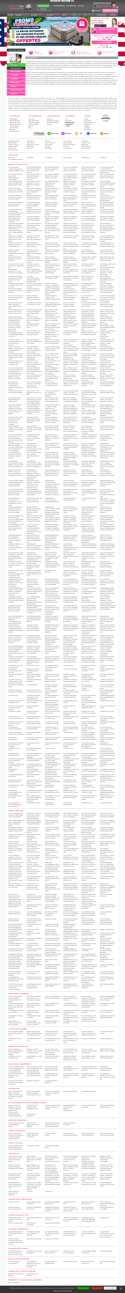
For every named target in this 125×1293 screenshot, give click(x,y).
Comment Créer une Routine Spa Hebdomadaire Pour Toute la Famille (89, 298)
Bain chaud (11, 157)
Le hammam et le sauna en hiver (107, 1032)
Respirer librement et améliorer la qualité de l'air (52, 933)
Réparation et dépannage (34, 1238)
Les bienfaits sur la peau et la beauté (107, 765)
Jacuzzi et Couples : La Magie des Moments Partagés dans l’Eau (69, 871)
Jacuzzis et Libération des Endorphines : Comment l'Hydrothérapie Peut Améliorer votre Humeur (70, 537)
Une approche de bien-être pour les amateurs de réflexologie (34, 755)
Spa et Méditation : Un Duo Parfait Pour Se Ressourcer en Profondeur (70, 285)
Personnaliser (110, 1288)
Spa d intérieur (67, 141)
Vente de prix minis (15, 122)
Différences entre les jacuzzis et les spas (68, 1251)
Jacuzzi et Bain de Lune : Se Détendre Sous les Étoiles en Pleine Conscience (52, 304)
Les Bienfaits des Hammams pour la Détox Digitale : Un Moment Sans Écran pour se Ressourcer (15, 463)
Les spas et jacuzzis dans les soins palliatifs (34, 939)
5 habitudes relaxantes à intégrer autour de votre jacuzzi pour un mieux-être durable (34, 259)
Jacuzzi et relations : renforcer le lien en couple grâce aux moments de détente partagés (89, 830)
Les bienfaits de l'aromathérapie (67, 803)
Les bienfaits (30, 157)
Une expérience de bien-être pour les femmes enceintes (52, 944)
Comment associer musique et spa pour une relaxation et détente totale (15, 168)
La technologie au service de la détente (34, 1202)
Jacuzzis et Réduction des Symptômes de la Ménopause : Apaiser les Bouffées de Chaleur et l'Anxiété (34, 565)
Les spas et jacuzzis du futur (69, 1202)
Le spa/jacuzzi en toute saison (14, 1039)
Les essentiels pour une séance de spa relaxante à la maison (107, 734)
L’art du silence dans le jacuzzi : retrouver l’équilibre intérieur (69, 829)
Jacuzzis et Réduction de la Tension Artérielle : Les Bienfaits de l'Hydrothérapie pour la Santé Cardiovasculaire (15, 619)
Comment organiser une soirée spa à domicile (52, 1022)
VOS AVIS (81, 5)
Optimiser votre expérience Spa (107, 1262)
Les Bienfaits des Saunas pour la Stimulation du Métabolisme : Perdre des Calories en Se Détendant (52, 455)
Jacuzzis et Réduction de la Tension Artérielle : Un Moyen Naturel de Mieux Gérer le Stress (15, 527)
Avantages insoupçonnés (15, 159)
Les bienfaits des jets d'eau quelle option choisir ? (89, 706)
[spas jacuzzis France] (114, 15)
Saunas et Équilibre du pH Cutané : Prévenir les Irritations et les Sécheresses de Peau (52, 446)
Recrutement (88, 129)
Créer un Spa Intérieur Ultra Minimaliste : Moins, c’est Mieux (70, 998)
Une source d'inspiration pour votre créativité (106, 1011)
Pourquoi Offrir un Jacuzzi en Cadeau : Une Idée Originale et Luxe (52, 406)
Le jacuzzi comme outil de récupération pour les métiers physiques (15, 836)
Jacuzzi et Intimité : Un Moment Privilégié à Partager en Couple (69, 304)
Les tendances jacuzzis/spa (89, 1021)
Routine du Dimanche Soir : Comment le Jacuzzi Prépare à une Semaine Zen (52, 319)
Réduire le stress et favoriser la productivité (52, 712)
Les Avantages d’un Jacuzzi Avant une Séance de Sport (89, 878)
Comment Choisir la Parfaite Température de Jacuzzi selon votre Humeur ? (15, 342)
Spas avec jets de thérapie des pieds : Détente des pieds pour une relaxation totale (107, 659)
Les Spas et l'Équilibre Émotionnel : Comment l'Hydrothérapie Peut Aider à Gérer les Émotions (52, 564)
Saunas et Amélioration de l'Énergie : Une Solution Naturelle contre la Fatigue (89, 454)
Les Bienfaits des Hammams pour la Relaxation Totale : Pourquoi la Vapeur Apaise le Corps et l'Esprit (34, 447)
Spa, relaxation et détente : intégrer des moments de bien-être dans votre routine (52, 219)
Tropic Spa (31, 119)
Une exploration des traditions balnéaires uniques (32, 1012)
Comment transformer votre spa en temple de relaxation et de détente (33, 218)
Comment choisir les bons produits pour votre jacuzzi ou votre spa (16, 1082)
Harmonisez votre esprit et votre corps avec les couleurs (15, 723)
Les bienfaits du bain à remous (14, 749)
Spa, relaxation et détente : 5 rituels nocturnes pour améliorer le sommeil (52, 175)
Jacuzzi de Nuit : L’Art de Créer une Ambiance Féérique (15, 411)
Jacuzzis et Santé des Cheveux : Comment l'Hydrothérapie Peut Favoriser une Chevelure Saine (88, 574)
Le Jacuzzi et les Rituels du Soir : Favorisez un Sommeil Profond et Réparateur (52, 393)
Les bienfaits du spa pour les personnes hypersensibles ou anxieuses (34, 837)
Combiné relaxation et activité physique (33, 712)
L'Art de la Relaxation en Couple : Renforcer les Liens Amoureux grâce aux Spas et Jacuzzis (70, 581)
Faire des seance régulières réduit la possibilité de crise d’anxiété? (107, 697)
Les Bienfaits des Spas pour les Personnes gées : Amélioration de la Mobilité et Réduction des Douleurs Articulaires (34, 609)
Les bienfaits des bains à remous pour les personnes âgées (89, 702)
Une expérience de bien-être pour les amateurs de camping (16, 760)
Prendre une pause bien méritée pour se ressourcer (15, 691)
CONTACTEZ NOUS (98, 19)
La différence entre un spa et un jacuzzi (52, 1218)
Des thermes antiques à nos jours (34, 1218)
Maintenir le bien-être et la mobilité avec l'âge (34, 728)
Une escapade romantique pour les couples (15, 1011)
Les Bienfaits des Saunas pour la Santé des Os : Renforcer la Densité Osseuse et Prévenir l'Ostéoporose (51, 538)
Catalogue (87, 127)
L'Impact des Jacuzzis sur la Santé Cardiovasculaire (15, 391)
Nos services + (69, 120)
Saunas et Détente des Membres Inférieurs (69, 499)
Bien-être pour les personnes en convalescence (105, 955)
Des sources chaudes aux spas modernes (88, 1202)
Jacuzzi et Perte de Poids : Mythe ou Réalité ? (107, 877)
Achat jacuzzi (49, 1191)
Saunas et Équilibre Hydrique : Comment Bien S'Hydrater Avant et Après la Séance (15, 428)
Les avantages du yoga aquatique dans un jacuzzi (52, 791)
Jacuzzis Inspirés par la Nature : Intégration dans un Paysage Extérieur (107, 406)
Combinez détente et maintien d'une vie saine (15, 717)
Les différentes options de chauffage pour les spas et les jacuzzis (52, 1208)
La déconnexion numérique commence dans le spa (71, 236)
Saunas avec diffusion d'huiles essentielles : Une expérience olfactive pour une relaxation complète (88, 659)
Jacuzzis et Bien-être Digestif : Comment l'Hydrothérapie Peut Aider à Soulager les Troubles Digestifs (52, 556)
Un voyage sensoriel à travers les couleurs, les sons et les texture (71, 691)
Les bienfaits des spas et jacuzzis (106, 960)
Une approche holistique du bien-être (107, 780)
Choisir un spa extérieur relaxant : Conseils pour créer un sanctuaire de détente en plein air (106, 1176)
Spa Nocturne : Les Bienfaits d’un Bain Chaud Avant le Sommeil (70, 864)
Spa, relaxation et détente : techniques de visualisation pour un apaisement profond (34, 191)
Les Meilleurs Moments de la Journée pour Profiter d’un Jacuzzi (70, 332)
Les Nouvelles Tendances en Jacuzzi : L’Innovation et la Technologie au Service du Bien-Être (15, 1006)
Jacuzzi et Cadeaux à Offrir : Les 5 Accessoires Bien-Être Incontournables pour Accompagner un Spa (16, 1069)
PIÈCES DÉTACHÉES (16, 90)
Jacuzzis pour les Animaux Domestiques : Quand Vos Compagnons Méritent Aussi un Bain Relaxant (34, 400)
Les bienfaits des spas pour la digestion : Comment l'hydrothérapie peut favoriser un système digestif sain (52, 628)
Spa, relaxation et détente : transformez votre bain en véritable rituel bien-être (34, 211)
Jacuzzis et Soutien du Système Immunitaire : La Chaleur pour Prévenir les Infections (52, 437)
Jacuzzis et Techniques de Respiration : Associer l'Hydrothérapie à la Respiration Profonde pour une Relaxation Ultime (89, 447)
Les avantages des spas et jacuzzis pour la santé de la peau (89, 955)
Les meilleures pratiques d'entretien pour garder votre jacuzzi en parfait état (88, 914)
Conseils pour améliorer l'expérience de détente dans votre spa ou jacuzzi (70, 1057)
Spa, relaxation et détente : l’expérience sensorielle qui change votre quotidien (34, 822)
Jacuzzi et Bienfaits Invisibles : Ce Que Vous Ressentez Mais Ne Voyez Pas (15, 858)
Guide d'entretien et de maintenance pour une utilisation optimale (69, 1233)
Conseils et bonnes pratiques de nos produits (70, 1134)
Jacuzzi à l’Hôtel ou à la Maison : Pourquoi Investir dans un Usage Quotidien (89, 411)
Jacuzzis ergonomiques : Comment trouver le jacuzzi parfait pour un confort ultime (15, 1176)
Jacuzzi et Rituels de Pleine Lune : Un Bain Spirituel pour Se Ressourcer (107, 998)
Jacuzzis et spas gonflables (52, 1223)
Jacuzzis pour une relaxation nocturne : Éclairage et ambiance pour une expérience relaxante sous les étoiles (51, 1168)
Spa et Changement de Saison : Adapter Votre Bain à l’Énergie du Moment (34, 271)
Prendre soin (103, 157)
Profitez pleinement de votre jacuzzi (88, 1262)
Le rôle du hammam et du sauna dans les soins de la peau (52, 675)
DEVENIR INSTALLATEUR (110, 12)
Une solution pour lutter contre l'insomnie (33, 972)
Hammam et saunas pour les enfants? (34, 680)
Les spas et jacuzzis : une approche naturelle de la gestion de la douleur (70, 961)
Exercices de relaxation (14, 989)
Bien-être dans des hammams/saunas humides (87, 686)
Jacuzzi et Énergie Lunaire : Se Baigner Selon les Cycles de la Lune (15, 362)
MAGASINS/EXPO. (59, 5)
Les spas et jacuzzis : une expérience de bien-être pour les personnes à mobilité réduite (70, 967)
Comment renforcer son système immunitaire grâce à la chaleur (51, 906)
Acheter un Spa (86, 143)
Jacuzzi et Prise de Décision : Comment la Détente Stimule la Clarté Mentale (89, 871)
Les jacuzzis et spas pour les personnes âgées (52, 985)
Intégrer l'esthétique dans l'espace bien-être (52, 1004)
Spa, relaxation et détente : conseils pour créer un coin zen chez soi (89, 197)
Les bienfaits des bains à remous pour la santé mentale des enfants (14, 966)
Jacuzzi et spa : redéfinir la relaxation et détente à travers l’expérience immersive (34, 176)
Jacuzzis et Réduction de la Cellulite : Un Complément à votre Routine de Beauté (89, 545)
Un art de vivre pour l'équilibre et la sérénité (69, 722)
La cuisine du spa (13, 695)
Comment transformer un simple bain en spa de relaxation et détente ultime (52, 191)
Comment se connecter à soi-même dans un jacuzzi (34, 691)
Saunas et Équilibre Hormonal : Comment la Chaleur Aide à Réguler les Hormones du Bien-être (70, 483)
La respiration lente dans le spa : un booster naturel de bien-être (52, 230)
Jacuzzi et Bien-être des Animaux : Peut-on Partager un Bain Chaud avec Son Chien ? (52, 356)
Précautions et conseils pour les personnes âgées (33, 722)
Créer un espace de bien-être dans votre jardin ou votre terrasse (33, 1005)
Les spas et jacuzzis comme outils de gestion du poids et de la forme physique (89, 966)
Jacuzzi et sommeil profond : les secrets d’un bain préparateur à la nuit (89, 230)
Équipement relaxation (33, 1080)
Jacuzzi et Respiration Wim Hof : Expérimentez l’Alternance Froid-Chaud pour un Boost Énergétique (107, 865)
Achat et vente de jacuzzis (33, 125)
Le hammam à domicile (70, 669)
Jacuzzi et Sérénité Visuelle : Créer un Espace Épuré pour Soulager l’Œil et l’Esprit (34, 312)
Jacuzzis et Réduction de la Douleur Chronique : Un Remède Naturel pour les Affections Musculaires (52, 472)
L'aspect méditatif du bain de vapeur (107, 669)
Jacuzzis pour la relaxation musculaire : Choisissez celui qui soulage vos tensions (70, 1158)
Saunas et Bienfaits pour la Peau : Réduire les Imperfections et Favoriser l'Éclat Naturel (70, 492)
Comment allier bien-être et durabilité (89, 1106)
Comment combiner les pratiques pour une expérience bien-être (33, 697)
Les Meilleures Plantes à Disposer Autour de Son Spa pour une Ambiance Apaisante (88, 319)
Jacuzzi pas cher (68, 148)
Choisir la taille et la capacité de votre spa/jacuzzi (13, 1193)
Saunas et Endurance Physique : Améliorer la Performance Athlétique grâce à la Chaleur (106, 573)
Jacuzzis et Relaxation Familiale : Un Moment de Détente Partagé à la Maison (70, 509)
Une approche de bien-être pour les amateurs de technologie (107, 760)
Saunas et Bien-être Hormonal (50, 571)
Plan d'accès (87, 120)
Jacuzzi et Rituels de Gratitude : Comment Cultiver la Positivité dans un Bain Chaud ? (34, 349)
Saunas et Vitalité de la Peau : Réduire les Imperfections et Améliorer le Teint (70, 555)
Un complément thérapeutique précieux (14, 728)
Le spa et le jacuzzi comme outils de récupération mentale (107, 934)
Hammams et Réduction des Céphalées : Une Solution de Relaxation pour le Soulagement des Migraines (15, 438)
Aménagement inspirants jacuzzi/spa (70, 1022)
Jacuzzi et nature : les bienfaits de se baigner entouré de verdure (88, 225)
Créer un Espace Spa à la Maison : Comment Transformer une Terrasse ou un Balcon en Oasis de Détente (15, 1095)
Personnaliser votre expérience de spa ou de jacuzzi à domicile (14, 1022)
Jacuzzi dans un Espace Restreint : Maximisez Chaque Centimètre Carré (34, 1093)
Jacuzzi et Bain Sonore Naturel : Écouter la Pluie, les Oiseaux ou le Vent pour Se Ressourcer (107, 312)
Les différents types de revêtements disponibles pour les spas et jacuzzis (88, 1219)
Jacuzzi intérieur (86, 148)
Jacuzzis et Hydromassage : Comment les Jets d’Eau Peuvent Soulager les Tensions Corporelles (15, 483)
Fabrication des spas (34, 122)
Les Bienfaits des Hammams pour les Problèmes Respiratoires (51, 499)
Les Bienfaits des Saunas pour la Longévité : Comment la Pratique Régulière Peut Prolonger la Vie (107, 464)
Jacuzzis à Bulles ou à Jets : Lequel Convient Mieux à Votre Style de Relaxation (52, 1124)
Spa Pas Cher (12, 148)
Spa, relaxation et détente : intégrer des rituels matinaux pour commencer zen (52, 183)
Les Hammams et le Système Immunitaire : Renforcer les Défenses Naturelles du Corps (106, 537)
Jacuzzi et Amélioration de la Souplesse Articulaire (52, 277)
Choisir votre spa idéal (106, 1251)
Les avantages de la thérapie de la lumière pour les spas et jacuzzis (15, 978)
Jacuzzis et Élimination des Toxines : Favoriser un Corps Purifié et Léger (34, 499)
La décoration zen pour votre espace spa (14, 1057)
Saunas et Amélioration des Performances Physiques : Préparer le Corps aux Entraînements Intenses (34, 518)
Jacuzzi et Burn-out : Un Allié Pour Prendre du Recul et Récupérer (70, 297)
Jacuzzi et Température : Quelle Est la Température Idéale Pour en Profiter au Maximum (89, 363)
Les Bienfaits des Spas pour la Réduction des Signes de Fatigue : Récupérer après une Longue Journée (107, 546)
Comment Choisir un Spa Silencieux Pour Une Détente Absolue (52, 271)
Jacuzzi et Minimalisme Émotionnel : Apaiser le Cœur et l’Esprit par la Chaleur (33, 858)
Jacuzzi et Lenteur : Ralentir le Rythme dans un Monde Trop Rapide (106, 304)
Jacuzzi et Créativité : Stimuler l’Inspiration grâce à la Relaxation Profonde (89, 332)
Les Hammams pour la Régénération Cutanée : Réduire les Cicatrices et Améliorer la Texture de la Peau (34, 538)
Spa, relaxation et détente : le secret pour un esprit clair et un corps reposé (107, 822)
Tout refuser (97, 1288)
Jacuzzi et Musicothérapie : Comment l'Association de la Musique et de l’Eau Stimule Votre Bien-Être (15, 370)
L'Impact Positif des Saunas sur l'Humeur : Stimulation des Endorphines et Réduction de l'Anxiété (52, 599)
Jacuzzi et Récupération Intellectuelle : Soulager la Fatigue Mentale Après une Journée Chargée (89, 858)
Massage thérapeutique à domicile (70, 701)
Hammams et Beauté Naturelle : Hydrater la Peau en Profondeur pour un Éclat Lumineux (52, 419)
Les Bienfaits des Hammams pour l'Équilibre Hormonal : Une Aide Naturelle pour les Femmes (70, 547)
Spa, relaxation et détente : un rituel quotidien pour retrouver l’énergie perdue (89, 218)
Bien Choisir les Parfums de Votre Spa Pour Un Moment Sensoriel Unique (107, 265)
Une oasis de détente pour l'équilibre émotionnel (34, 717)
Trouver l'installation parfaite (50, 1134)
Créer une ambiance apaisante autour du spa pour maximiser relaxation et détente (89, 205)
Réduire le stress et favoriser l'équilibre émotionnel (52, 955)
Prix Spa (47, 146)
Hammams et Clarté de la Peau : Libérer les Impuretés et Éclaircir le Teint (34, 455)
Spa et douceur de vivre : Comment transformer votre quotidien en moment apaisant (88, 844)
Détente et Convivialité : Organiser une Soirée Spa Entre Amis (15, 290)
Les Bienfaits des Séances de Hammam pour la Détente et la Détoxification (107, 607)
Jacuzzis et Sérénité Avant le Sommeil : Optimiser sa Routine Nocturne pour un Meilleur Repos (107, 455)
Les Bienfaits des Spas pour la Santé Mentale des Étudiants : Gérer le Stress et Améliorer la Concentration (15, 582)
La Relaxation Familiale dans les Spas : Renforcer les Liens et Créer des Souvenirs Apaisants (16, 599)
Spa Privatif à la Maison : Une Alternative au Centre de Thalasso (70, 265)
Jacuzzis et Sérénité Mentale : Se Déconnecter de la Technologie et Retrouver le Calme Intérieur (34, 510)
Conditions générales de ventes (52, 123)
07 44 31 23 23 (102, 6)
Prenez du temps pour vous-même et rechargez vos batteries (107, 718)
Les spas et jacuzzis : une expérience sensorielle (15, 780)
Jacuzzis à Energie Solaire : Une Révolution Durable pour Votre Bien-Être (107, 383)
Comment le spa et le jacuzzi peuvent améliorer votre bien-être (107, 728)
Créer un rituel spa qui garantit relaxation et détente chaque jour (88, 211)
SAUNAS (13, 86)
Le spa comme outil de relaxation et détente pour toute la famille (52, 822)
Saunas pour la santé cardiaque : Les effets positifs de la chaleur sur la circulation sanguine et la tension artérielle (52, 897)
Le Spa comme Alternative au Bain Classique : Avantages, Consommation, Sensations (107, 334)
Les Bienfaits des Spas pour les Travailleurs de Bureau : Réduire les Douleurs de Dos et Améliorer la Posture (89, 581)
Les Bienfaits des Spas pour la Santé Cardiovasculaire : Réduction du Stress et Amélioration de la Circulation (15, 591)
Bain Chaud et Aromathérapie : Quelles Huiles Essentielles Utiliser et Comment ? (107, 326)
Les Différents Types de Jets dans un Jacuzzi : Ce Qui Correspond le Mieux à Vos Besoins (89, 370)
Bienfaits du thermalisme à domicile (15, 1274)
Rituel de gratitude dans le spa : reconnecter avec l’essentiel (107, 230)
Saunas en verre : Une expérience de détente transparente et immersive (15, 1166)
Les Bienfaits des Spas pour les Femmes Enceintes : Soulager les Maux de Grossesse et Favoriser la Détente (89, 556)
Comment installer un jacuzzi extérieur (14, 1262)
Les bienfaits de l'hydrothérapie (12, 738)
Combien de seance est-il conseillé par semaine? (70, 696)
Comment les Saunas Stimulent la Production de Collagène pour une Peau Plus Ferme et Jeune (70, 590)
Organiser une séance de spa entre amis (52, 1016)
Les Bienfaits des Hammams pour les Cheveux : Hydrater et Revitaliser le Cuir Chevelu (89, 472)
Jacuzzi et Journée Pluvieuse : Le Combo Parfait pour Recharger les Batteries (34, 865)
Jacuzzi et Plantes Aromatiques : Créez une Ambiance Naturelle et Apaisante (52, 377)
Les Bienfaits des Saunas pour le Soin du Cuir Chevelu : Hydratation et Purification (33, 437)
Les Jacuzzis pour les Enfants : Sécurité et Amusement (32, 1135)
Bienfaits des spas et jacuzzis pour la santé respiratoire (106, 950)
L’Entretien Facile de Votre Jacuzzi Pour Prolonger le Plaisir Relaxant (89, 850)
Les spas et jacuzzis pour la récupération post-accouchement (15, 934)
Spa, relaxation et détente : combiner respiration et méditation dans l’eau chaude (89, 176)
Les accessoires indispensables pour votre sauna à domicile (70, 1068)
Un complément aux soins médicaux (70, 939)
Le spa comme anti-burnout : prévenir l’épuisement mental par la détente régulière (15, 844)
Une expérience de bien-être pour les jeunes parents (34, 759)
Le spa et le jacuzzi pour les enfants (52, 743)
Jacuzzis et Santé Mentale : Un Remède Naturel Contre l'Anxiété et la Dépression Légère (89, 492)
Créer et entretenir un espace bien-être (51, 1262)
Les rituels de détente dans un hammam (89, 680)
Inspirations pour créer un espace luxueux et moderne (107, 1050)
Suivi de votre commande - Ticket (70, 124)
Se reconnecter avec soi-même (33, 743)
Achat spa (66, 146)
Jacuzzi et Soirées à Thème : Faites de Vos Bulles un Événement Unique (34, 376)
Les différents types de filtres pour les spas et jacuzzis (88, 1075)
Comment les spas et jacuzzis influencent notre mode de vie (34, 771)
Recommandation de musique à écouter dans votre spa (70, 786)
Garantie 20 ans (86, 146)
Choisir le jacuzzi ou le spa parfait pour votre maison (89, 1183)
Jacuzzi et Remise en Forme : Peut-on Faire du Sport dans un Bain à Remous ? (89, 865)
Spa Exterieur (30, 141)
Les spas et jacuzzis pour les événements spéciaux (107, 1016)
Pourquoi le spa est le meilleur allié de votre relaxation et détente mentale (32, 830)
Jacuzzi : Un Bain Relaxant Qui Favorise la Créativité (52, 997)
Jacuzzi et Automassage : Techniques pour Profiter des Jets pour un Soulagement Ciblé (70, 356)
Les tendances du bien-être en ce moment (107, 1004)
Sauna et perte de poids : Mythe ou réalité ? (15, 905)
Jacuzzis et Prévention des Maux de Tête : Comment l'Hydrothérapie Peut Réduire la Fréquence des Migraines (15, 556)
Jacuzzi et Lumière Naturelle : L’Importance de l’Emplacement (89, 1050)
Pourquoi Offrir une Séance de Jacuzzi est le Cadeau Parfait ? (71, 325)
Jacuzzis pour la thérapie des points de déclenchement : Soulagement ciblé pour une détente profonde (89, 1159)
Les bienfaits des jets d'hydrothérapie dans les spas (70, 686)
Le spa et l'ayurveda (50, 919)
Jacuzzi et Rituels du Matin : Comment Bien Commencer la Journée (107, 871)
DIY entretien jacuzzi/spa (70, 1091)
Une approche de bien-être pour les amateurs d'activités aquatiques (52, 760)
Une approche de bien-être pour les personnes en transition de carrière (52, 771)
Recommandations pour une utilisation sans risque (107, 1134)
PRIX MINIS (13, 79)
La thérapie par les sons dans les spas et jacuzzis (69, 780)
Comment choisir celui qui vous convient (70, 1183)
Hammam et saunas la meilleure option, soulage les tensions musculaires (15, 681)
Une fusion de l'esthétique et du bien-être (34, 1208)
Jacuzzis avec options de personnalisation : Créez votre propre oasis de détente (15, 1158)
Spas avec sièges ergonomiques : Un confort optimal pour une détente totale (34, 1158)
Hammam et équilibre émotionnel (106, 895)
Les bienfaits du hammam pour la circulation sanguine (34, 906)
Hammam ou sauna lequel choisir (15, 685)
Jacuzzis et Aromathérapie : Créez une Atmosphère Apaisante (52, 1093)
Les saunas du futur (13, 1202)
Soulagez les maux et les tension (33, 933)
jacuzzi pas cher (95, 98)
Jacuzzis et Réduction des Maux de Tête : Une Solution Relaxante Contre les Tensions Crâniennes (16, 492)
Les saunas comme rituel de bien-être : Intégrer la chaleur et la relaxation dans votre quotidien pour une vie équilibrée (34, 649)
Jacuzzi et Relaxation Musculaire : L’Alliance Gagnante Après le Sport (107, 285)
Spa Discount (30, 146)
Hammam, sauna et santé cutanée (15, 675)
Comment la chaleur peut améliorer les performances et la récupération (34, 913)
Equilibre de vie (86, 157)
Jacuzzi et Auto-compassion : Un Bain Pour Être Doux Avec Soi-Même (71, 857)
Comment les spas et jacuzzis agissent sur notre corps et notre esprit (52, 950)
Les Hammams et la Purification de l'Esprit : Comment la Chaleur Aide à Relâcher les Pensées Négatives (70, 456)
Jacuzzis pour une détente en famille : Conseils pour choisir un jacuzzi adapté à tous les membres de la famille (89, 1177)
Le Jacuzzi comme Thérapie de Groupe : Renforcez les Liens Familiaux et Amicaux (33, 886)
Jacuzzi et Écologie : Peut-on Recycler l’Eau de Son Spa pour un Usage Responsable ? (107, 342)
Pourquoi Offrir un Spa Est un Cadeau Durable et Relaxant (89, 258)
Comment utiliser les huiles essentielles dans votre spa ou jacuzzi (70, 1075)
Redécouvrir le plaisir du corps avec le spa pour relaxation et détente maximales (70, 183)
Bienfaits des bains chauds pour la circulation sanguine (89, 781)
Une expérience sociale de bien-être (34, 733)
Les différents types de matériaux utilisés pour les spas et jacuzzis (70, 1208)
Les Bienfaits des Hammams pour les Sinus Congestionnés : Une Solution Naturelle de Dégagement (107, 447)
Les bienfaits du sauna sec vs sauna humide (15, 666)
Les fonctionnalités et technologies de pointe (88, 1208)
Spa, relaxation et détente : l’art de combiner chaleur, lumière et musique (70, 190)
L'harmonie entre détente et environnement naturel (52, 1011)
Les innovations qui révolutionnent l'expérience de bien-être (107, 1203)
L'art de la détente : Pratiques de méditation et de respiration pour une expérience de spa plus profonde (34, 660)
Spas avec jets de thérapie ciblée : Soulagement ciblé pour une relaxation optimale (70, 1167)
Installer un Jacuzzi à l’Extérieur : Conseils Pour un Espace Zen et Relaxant (52, 285)
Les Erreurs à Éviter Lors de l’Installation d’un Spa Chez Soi (16, 265)
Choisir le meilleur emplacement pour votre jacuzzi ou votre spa (34, 1022)
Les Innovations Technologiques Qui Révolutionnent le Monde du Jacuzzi (107, 279)
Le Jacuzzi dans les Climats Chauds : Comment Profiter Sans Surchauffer (70, 392)
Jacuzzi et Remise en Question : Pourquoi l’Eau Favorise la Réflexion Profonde (15, 349)
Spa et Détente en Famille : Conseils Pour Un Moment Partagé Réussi (70, 278)
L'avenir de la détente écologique (106, 912)
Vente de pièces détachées (14, 128)
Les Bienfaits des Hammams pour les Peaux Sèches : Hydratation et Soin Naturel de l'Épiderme (34, 546)
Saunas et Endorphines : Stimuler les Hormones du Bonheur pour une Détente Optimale (52, 463)
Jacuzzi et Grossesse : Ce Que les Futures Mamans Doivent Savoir (70, 878)
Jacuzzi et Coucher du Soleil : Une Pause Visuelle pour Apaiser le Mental (107, 290)
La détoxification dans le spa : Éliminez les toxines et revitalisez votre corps (70, 934)
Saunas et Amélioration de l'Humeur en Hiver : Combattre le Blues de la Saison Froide (15, 546)
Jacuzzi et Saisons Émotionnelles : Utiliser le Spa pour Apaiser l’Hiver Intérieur (70, 1034)
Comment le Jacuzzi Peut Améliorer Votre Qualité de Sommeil (34, 285)
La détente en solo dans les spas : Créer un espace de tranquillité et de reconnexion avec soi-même (52, 649)
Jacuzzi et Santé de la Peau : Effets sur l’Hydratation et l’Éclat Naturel (71, 383)
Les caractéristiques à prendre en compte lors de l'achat (107, 1184)
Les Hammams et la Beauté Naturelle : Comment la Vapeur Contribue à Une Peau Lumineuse (88, 429)
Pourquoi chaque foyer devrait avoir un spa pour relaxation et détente (15, 197)
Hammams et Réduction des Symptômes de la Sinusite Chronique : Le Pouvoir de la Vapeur (15, 509)
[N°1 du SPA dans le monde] (20, 6)
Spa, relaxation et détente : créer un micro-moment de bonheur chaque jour (71, 815)
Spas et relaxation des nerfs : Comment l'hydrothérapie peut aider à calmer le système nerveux (89, 619)
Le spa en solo (85, 690)
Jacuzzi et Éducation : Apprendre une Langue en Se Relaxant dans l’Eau (107, 348)
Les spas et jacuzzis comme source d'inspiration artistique (71, 1012)
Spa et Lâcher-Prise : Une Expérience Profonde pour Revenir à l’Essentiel (107, 258)
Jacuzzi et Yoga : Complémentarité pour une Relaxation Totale (51, 383)
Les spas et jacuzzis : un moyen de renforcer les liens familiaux (52, 781)
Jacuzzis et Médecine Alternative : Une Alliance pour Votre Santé (15, 885)
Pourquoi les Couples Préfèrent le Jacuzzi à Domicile (88, 383)
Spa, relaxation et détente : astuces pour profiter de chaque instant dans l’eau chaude (107, 205)
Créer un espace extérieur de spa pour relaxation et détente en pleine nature (107, 175)
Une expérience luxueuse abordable (88, 1011)
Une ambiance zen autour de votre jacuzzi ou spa (89, 1057)
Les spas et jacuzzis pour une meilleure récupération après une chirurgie (15, 955)
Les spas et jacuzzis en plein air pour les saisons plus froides (71, 1040)
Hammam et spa (68, 665)
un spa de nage (24, 110)
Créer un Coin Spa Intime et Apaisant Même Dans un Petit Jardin (71, 271)
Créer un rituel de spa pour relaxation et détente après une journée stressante (15, 815)
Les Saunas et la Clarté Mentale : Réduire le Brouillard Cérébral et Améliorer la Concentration (71, 564)
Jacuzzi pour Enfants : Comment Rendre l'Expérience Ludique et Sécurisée (51, 412)
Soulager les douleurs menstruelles (87, 949)
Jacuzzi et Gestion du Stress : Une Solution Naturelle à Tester (88, 278)
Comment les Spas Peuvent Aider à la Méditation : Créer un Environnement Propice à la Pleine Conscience (107, 600)
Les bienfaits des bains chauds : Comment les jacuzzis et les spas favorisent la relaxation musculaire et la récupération (106, 650)
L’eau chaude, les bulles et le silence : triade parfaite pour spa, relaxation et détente (16, 823)
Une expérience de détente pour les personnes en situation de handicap (52, 966)
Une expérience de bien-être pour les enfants (34, 965)
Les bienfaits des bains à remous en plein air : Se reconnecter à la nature (51, 707)
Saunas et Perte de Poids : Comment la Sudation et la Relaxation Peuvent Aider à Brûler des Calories (34, 590)
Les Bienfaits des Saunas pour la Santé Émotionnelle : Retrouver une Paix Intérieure (107, 483)
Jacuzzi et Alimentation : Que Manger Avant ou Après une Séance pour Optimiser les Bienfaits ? (89, 312)
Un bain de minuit (68, 748)
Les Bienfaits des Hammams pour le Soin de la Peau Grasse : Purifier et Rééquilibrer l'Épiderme (52, 518)
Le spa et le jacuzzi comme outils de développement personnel (15, 940)
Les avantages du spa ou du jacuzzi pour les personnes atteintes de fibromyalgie (88, 979)
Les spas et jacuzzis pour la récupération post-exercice (34, 977)
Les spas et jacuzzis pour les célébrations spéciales (52, 738)
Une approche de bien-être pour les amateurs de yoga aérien (107, 755)
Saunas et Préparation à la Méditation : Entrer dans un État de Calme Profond (89, 436)
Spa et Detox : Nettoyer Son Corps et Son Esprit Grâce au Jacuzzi (16, 285)
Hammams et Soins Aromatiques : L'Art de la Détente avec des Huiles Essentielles (33, 419)
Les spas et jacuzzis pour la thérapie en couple (89, 791)
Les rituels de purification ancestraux (88, 666)
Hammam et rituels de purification (88, 669)
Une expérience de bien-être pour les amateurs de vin (16, 949)
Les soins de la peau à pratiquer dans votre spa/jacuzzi (87, 985)
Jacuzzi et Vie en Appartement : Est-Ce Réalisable (33, 1124)
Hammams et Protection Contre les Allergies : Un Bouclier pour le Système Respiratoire (70, 419)
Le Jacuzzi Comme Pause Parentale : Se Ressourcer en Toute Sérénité (89, 271)
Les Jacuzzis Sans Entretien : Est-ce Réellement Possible (16, 1124)
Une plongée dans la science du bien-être (14, 754)
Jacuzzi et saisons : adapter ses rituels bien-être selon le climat (15, 1033)
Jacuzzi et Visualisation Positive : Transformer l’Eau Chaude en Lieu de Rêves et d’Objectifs (70, 319)
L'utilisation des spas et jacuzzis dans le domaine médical (70, 945)
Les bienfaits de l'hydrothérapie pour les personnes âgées (15, 792)
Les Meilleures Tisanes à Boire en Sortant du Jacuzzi (33, 325)
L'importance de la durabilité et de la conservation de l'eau (32, 1106)
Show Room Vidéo (33, 120)
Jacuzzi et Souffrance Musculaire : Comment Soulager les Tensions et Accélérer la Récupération (15, 872)
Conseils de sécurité (13, 1138)
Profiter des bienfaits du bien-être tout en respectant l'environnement (69, 1107)
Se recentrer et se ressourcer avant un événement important (16, 707)
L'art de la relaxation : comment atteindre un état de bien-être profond (107, 749)
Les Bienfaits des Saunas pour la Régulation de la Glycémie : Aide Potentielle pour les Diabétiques (52, 581)
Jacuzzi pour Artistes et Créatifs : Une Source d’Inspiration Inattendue (106, 399)
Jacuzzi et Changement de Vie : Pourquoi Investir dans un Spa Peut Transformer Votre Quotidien (107, 298)
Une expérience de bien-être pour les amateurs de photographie (52, 765)
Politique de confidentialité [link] (62, 1291)
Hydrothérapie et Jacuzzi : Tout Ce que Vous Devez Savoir (89, 406)
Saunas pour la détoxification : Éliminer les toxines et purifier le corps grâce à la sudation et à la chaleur (34, 897)
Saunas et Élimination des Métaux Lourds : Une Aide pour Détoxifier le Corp (107, 427)
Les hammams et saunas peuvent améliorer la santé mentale (107, 906)
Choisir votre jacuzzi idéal (15, 1254)
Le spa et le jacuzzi (50, 748)
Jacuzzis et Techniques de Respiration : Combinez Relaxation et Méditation (70, 411)
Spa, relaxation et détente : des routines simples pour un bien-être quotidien (89, 822)
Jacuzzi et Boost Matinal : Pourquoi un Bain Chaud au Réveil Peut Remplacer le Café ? (15, 356)
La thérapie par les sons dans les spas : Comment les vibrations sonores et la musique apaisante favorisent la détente (34, 639)
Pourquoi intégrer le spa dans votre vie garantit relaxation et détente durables (33, 205)
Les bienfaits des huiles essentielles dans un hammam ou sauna (88, 675)
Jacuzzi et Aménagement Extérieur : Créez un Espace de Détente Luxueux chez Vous (71, 363)
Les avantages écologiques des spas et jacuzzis (107, 1106)
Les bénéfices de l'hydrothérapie (49, 803)
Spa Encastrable (12, 146)
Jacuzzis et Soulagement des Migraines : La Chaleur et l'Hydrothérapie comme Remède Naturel (89, 608)
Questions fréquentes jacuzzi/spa (69, 1123)
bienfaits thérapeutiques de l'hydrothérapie (34, 786)
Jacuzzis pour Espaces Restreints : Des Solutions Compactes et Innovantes (70, 399)
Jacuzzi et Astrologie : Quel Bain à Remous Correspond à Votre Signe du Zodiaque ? (52, 363)
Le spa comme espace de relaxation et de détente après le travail (70, 218)
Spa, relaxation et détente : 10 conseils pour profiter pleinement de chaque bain (107, 218)
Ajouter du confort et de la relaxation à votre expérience (15, 1075)
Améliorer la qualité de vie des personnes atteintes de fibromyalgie (34, 955)
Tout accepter (83, 1288)
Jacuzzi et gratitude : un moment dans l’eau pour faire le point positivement (107, 244)
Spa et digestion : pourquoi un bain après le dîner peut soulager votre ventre (107, 836)
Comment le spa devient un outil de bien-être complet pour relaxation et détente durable (107, 169)
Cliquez (96, 26)
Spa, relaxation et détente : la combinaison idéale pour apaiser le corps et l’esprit (15, 829)
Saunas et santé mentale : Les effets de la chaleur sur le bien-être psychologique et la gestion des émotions (70, 886)
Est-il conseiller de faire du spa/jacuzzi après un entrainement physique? (52, 702)
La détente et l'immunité (107, 711)
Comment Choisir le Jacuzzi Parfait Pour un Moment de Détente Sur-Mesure (70, 291)
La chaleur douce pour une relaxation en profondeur (107, 680)
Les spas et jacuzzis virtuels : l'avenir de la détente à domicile (52, 1106)
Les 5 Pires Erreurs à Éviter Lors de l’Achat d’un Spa (34, 303)
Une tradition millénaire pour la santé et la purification (51, 913)
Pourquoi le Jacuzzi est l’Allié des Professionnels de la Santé (52, 878)
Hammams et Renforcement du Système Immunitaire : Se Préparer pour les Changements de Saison (107, 501)
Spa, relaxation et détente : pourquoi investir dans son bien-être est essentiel (70, 211)
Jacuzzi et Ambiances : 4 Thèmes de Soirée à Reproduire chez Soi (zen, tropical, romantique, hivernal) (52, 334)
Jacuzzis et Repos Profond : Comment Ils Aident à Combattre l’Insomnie (34, 878)
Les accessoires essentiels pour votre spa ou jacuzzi (34, 1074)
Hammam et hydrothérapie (49, 669)
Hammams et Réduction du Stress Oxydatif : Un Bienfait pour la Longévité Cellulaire (70, 437)
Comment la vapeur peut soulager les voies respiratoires (89, 906)
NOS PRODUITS (16, 68)
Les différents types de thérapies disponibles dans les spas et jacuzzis (107, 792)
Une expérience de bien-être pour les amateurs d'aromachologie (52, 755)
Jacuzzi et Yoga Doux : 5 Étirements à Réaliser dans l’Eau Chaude (34, 341)
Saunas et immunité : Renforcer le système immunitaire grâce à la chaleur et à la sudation (33, 627)
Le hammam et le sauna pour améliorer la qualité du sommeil (33, 675)
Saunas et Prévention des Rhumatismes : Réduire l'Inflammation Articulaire (52, 427)
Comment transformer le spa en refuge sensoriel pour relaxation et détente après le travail (70, 176)
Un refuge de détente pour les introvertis (15, 775)
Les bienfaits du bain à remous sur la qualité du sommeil (51, 728)
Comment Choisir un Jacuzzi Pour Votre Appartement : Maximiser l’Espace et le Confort (107, 363)
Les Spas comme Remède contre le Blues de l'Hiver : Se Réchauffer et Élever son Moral (34, 573)
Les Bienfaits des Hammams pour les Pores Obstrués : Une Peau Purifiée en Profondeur (89, 419)
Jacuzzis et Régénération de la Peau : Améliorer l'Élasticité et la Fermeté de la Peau (52, 546)
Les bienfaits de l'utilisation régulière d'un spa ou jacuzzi (52, 978)
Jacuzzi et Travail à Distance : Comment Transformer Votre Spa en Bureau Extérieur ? (34, 363)
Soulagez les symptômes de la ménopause (15, 930)
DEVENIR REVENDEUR (110, 10)
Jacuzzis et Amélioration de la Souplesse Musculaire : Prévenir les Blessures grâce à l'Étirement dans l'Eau (107, 527)
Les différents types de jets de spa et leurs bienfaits (70, 796)
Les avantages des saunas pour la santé (15, 796)
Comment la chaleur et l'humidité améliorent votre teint (51, 686)
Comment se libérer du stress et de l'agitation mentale (51, 691)
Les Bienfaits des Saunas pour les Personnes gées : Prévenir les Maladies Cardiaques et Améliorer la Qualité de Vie (107, 519)
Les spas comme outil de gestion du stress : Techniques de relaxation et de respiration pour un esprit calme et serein (89, 649)
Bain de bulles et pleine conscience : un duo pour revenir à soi (15, 258)
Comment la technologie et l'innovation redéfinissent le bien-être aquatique (71, 913)
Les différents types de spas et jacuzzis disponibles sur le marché (70, 1219)
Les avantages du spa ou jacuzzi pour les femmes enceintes (107, 978)
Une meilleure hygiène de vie (107, 985)
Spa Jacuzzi (30, 148)
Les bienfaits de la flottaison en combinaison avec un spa (34, 792)
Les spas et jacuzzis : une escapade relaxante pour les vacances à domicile (107, 776)
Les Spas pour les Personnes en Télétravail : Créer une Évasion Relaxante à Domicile (107, 564)
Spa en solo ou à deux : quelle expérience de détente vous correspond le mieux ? (34, 252)
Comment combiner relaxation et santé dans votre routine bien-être (88, 920)
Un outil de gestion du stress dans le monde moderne (33, 945)
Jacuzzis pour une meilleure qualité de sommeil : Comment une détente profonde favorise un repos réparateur (70, 897)
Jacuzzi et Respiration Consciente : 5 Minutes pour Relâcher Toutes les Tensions (106, 319)
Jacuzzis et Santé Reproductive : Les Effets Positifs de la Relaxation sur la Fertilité (107, 581)
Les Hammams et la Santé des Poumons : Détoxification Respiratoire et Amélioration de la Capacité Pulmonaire (15, 574)
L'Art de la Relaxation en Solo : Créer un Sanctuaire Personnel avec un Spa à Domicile (70, 608)
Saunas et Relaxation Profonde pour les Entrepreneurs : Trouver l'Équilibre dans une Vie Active (15, 501)
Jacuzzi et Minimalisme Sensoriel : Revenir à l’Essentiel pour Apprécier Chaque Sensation (52, 312)
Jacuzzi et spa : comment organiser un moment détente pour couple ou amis (34, 183)
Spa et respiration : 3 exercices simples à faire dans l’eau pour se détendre (89, 251)
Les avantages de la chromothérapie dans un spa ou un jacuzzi (15, 804)
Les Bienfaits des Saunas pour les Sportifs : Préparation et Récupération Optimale (88, 564)
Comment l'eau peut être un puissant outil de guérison (70, 920)
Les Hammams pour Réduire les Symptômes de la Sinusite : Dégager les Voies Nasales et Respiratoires (89, 538)
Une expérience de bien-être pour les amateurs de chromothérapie (89, 755)
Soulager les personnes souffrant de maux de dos (70, 949)
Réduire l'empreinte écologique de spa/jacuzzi (15, 1115)
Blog (29, 127)
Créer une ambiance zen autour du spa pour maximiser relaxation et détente (15, 999)
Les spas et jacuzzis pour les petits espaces (34, 1251)
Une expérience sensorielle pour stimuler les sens (89, 765)
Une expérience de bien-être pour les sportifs (71, 717)
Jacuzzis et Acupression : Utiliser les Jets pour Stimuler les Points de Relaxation (107, 412)
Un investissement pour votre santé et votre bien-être (89, 973)
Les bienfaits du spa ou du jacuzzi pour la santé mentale (70, 978)
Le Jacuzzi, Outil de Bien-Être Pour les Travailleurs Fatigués (15, 850)
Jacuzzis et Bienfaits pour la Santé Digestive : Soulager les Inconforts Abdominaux (107, 437)
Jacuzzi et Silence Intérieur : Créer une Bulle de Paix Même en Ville (89, 290)
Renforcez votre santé (106, 924)
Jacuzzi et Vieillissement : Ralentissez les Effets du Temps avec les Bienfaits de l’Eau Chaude (34, 370)
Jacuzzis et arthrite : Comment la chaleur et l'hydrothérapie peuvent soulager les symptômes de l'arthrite (15, 628)
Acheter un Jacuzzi (13, 144)
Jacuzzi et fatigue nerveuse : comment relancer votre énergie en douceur (52, 836)
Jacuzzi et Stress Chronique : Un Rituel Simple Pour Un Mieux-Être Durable (106, 272)
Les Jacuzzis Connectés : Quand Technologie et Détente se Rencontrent (51, 1068)
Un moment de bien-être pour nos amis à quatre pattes (107, 686)
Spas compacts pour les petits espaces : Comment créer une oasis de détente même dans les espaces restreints (52, 1177)
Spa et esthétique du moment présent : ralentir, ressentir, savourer (34, 244)
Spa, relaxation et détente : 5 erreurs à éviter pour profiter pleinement (15, 204)
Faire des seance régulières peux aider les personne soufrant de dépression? (15, 925)
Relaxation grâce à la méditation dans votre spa (70, 791)
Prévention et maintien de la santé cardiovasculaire (52, 939)
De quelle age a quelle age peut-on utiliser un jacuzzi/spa (89, 697)
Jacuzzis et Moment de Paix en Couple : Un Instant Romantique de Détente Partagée (71, 446)
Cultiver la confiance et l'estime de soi (33, 775)
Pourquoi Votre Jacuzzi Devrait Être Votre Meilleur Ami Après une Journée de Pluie (89, 393)
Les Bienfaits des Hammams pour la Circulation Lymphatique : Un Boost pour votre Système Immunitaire (52, 484)
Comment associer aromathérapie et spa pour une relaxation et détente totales (107, 183)
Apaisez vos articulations (107, 929)
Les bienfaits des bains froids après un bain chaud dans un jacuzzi (52, 776)
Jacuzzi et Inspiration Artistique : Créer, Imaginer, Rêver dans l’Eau (52, 297)
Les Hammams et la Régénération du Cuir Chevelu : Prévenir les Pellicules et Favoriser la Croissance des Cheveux (88, 528)
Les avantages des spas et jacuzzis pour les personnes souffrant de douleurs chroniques (34, 798)
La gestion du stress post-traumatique (107, 965)
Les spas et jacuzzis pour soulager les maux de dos (52, 925)
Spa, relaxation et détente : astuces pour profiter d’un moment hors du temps (107, 211)
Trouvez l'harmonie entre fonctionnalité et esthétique (52, 1183)
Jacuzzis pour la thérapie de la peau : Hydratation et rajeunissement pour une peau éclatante (52, 659)
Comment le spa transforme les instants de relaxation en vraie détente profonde (52, 212)
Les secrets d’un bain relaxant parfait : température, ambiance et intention (15, 252)
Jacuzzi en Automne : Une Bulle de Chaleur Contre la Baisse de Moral (52, 265)
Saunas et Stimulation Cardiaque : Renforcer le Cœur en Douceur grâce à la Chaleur (70, 472)
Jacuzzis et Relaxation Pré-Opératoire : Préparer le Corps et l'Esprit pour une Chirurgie (107, 555)
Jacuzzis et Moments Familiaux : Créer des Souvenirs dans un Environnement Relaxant (70, 428)
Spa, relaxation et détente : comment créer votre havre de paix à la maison (34, 998)
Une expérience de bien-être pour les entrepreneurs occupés (107, 945)
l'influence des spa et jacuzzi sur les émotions (15, 1208)
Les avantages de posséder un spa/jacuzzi (89, 1251)
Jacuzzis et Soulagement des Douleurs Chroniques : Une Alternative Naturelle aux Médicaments (70, 599)
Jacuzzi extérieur (13, 103)
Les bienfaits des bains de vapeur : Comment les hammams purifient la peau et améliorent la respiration (15, 639)
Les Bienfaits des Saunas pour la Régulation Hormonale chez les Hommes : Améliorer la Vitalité (15, 538)
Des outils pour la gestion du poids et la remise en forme (89, 940)
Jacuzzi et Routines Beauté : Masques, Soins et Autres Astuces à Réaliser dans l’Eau (89, 326)
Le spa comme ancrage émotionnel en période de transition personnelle (107, 829)
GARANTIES (14, 75)
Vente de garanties (15, 120)
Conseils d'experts (68, 732)
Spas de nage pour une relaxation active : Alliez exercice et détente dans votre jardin (33, 1167)
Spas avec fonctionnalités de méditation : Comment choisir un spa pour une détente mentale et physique (70, 1177)
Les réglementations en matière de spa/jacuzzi (88, 1134)
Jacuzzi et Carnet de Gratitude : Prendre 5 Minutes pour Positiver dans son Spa (14, 326)
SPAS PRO (13, 93)
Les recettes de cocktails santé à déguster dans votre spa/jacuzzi (71, 985)
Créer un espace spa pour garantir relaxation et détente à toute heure (52, 197)
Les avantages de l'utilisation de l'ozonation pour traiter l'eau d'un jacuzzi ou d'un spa (107, 1234)
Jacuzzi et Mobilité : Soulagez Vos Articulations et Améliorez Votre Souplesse (107, 370)
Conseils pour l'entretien (51, 1238)
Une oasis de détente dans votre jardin (34, 1016)
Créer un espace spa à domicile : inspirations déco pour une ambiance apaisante (15, 1051)
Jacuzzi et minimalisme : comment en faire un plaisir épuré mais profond (34, 237)
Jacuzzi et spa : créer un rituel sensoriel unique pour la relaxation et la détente (107, 815)
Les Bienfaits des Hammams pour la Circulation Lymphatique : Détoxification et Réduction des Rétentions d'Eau (34, 556)
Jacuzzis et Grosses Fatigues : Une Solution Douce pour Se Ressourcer (70, 406)
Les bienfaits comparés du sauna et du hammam (70, 680)
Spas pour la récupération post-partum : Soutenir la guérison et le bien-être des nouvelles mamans (70, 627)
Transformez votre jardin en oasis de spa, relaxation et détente (52, 829)
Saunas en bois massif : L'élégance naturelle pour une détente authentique (89, 1166)
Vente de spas (13, 119)
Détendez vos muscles (14, 711)
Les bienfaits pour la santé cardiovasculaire (89, 944)
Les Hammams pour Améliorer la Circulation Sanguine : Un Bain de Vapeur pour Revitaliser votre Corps (70, 519)
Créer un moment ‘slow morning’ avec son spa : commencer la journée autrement (70, 837)
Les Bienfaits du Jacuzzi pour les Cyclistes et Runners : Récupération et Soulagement (89, 400)
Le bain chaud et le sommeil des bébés (13, 919)
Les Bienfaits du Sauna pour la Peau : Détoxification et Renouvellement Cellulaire (89, 599)
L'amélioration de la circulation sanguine (50, 930)
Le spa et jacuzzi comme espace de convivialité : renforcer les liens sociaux (15, 961)
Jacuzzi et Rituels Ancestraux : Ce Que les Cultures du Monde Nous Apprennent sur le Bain (88, 999)
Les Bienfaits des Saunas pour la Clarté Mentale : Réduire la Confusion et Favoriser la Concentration (52, 492)
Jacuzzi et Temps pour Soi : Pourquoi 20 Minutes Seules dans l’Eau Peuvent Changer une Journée (16, 865)
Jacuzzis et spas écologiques (31, 1115)
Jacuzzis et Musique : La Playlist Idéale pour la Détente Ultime (15, 399)
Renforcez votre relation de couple (107, 706)
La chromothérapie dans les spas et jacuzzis (70, 775)
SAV (66, 119)
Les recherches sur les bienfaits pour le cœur (14, 912)
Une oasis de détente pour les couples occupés (52, 696)
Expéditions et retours (53, 120)
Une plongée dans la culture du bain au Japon (70, 1004)
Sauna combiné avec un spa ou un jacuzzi (51, 1251)
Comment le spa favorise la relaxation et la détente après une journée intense (16, 225)
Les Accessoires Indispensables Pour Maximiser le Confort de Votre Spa (106, 851)
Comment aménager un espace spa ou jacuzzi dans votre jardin (70, 1017)
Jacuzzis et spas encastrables (31, 1223)
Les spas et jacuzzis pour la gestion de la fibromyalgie (70, 930)
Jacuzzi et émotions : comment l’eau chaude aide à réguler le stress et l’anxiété (70, 844)
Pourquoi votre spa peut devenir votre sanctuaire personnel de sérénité (70, 251)
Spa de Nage (48, 148)
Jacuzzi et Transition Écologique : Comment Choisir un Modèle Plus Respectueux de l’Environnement (14, 1108)
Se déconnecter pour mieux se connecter (34, 1057)
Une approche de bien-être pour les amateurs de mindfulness (70, 755)
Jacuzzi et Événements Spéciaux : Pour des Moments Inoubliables (14, 376)
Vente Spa (47, 141)
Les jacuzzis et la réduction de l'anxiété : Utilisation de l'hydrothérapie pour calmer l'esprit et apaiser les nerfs (107, 628)
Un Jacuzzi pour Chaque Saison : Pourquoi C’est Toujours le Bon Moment (52, 399)
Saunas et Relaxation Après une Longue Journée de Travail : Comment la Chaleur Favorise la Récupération (89, 510)
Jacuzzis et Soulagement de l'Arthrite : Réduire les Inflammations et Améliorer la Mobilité (89, 463)
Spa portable (48, 144)
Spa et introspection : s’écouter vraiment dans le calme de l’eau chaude (107, 225)
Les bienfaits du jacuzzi (106, 803)
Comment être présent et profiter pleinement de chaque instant (107, 691)
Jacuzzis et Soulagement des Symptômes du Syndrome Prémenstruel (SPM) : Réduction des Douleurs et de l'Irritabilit (52, 591)
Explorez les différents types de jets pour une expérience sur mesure (89, 723)
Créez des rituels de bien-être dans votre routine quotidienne (70, 712)
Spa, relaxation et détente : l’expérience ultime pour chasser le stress (34, 225)
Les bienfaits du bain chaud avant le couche (16, 786)
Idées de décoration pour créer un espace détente (106, 1057)
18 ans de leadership (13, 1282)
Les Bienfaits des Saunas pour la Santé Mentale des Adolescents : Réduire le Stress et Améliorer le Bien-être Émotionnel (107, 591)
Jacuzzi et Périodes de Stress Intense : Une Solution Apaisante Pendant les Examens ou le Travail (52, 887)
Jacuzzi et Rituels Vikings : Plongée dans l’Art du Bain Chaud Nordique (89, 348)
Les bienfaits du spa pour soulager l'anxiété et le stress (107, 797)
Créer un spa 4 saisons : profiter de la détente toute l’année (34, 230)
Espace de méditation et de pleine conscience (70, 972)
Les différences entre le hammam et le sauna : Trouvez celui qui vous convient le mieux (69, 907)
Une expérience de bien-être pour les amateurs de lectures (71, 771)
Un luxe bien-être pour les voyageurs (34, 925)
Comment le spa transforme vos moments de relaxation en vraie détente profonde (107, 198)
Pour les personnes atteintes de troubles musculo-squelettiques (106, 920)
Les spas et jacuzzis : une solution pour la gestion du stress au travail (34, 781)
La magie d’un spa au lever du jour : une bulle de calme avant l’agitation (89, 244)
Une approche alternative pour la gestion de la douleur (70, 955)
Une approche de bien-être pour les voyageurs (34, 949)
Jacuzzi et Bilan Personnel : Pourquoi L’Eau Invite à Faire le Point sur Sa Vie (16, 311)
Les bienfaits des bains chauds (69, 706)
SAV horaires (104, 45)
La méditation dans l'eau (107, 700)
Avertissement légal (13, 141)
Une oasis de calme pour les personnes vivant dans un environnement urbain (34, 961)
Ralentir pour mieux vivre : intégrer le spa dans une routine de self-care (15, 244)
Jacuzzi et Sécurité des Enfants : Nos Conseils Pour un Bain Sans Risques (16, 1135)
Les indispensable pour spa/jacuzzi (51, 1081)
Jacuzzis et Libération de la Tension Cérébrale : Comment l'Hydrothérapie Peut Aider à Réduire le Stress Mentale (15, 519)
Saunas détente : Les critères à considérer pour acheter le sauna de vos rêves (15, 1185)
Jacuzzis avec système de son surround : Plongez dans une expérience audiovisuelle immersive (70, 659)
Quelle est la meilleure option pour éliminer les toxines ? (70, 675)
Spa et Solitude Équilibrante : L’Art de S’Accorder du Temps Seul (15, 271)
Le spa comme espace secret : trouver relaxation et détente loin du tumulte (15, 190)
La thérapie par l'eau (87, 924)
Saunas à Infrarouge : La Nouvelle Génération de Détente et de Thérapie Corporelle (51, 618)
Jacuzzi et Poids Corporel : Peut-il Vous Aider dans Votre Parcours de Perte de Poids (70, 370)
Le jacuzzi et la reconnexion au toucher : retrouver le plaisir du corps (52, 251)
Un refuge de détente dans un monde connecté (15, 944)
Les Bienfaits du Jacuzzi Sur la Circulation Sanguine (88, 285)
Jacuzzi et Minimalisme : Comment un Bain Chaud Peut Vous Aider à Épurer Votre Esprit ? (107, 356)
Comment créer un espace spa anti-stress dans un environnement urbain (70, 230)
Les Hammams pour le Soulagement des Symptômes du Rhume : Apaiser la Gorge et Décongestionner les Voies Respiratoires (34, 529)
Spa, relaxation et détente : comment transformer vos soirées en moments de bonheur (107, 191)
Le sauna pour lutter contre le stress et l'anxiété (52, 680)
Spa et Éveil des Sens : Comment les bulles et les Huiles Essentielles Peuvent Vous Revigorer (34, 492)
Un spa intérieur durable (70, 1261)
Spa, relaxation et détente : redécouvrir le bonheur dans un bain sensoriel (70, 168)
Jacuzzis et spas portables (15, 1223)
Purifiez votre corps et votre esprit (33, 930)
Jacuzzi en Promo (50, 143)
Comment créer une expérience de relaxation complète (88, 728)
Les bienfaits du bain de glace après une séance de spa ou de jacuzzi (89, 744)
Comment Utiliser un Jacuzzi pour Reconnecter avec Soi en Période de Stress (34, 319)
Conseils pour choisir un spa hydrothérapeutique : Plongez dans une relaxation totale (34, 1176)
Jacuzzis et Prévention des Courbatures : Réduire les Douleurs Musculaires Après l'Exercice (89, 483)
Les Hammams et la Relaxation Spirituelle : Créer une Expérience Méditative (106, 509)
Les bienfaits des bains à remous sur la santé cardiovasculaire (69, 925)
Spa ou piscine (67, 157)
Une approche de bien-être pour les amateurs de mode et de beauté (34, 765)
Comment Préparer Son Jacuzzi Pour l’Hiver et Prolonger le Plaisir (52, 1033)
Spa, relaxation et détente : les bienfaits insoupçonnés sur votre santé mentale (52, 815)
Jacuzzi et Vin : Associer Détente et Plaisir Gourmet (107, 391)
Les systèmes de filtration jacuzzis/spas (107, 1208)
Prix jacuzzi (85, 141)
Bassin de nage (12, 143)
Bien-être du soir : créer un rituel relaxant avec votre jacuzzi (52, 237)
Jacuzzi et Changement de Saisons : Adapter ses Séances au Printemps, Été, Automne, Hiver (52, 326)
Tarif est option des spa (33, 1145)
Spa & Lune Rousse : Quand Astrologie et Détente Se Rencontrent (33, 297)
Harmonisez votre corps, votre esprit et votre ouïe (52, 722)
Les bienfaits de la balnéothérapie (50, 786)
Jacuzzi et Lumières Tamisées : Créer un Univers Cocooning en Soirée (34, 1050)
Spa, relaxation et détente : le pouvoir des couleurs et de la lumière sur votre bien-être (34, 169)
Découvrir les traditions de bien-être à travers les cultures (107, 739)
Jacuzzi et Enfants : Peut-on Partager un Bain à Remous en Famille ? (34, 332)
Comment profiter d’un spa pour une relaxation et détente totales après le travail (70, 198)
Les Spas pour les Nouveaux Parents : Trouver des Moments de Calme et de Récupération (71, 573)
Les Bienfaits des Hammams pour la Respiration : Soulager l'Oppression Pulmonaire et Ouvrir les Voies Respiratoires (34, 474)
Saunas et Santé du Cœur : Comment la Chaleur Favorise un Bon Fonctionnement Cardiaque (15, 420)
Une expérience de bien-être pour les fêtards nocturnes (107, 770)
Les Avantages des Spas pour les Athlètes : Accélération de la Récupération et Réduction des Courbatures (34, 600)
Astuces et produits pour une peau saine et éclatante (16, 733)
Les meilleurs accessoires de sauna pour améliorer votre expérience (89, 1068)
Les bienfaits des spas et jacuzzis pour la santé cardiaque (14, 973)
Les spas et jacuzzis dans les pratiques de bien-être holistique (89, 776)
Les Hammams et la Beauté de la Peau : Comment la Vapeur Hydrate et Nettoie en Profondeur (32, 582)
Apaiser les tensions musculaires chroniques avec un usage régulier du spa (15, 231)
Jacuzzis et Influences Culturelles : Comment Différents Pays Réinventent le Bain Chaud (70, 377)
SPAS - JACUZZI (15, 71)
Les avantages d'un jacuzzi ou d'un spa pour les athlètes (89, 797)
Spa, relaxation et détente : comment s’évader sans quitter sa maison (70, 204)
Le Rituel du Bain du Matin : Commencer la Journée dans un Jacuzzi (89, 304)
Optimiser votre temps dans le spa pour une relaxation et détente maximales (14, 219)
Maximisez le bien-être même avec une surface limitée (15, 1219)
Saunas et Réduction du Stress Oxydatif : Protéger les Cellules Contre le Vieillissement (70, 527)
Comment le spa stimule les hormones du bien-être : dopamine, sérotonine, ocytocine (107, 238)
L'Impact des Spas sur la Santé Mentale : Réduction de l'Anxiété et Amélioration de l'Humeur (71, 618)
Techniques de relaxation (33, 803)
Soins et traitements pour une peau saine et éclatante (89, 738)
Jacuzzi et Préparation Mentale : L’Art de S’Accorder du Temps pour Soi (15, 879)
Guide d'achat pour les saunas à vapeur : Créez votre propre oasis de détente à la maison (106, 1167)
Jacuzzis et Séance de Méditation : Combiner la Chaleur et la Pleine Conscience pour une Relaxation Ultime (34, 484)
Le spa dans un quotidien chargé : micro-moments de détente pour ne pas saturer (15, 238)
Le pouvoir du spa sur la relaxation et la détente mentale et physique (51, 204)
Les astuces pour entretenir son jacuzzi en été (52, 1039)
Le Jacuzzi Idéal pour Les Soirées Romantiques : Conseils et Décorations (33, 406)
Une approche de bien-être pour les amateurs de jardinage (89, 760)
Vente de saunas (14, 126)
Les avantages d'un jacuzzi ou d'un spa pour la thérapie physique (52, 797)
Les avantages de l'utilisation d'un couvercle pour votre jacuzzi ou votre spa (107, 1076)
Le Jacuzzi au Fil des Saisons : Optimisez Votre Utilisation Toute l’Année (89, 1033)
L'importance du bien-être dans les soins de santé (70, 738)
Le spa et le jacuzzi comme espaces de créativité (89, 933)
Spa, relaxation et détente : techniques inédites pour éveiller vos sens (52, 168)
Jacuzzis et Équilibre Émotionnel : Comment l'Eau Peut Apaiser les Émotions (15, 455)
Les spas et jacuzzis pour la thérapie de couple (15, 701)
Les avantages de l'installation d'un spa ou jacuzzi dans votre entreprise (33, 1264)
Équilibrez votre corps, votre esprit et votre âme (88, 712)
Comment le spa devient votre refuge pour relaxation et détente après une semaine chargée (15, 212)
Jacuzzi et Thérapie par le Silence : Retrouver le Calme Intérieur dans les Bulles (15, 305)
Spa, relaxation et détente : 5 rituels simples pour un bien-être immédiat (52, 225)
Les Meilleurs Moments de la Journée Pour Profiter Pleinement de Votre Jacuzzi (15, 279)
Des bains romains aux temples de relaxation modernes (33, 670)
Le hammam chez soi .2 (33, 665)
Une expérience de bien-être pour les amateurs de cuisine (16, 765)
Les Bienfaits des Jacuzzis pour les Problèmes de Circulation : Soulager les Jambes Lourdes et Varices (52, 527)
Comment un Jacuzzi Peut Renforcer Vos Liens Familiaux (33, 265)
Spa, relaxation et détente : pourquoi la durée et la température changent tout (89, 183)
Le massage (48, 157)
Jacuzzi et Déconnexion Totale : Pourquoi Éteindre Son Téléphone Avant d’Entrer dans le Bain (15, 319)
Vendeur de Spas (67, 143)
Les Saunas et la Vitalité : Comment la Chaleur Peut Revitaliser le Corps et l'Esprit (15, 564)
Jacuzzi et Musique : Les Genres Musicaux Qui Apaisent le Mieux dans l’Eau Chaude (70, 312)
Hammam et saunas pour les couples (107, 675)
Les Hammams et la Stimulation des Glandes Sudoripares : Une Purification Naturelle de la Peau (107, 493)
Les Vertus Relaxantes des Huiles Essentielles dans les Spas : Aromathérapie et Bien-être (34, 618)
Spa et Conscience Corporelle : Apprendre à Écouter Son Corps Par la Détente (52, 259)
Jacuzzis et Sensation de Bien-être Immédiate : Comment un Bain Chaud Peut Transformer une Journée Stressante (15, 447)
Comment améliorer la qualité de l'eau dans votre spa (89, 1233)
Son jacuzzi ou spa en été (89, 1038)
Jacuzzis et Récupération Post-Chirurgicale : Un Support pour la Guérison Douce (107, 419)
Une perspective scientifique (12, 770)
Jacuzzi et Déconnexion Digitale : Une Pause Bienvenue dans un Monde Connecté (107, 377)
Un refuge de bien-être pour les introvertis (88, 960)
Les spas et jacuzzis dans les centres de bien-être (34, 738)
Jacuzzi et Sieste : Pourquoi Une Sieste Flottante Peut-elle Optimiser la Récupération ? (89, 356)
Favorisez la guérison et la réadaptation (89, 717)
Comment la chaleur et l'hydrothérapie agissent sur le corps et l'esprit (88, 734)
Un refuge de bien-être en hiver (34, 1039)
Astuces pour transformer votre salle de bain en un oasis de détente (89, 1005)
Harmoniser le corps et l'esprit (51, 960)
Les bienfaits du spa (87, 803)
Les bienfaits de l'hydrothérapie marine (106, 743)
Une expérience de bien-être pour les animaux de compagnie (16, 744)
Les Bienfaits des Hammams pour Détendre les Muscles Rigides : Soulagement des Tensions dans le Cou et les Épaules (52, 510)
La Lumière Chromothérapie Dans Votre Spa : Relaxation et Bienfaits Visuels (33, 279)
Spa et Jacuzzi (31, 143)
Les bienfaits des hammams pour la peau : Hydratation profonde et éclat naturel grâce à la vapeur (107, 619)
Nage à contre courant (33, 144)
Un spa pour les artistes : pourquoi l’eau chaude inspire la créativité (88, 237)
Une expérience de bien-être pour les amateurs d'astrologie (71, 760)
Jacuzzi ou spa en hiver (106, 1038)
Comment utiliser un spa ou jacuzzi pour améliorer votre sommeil (15, 985)
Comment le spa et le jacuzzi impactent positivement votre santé (107, 940)
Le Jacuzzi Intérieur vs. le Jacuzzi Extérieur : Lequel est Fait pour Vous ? (70, 1050)
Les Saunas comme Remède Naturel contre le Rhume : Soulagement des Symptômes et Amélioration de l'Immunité (52, 610)
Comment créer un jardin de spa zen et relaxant (52, 1057)
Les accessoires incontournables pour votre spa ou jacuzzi (106, 1068)
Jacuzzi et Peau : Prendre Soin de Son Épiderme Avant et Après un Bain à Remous (107, 858)
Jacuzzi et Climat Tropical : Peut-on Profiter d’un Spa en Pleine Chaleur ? (52, 348)
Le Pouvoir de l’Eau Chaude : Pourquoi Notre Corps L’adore (52, 857)
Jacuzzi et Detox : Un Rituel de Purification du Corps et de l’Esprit (33, 871)
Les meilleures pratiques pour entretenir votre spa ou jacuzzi (52, 1233)
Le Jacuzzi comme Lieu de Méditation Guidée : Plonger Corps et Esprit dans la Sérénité (89, 342)
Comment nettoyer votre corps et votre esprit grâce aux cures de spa (34, 920)
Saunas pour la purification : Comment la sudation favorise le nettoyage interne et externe (16, 659)
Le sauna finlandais (32, 685)
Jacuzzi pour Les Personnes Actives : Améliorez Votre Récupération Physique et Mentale (15, 385)
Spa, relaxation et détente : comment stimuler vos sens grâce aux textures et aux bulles (89, 191)
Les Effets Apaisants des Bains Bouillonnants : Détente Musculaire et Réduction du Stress (14, 608)
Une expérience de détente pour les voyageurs (34, 701)
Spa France (85, 144)
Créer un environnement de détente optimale (52, 733)
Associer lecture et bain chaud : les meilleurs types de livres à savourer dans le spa (52, 245)
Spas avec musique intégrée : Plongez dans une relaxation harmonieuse (106, 1158)
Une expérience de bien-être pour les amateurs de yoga (89, 770)
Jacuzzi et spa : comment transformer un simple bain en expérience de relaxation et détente (34, 816)
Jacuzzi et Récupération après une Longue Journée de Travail (52, 871)
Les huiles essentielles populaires (32, 706)
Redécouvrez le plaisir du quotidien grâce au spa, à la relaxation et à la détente (71, 225)
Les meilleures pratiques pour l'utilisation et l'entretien (33, 1233)
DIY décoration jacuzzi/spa (89, 1091)
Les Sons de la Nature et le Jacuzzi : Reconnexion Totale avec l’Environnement (70, 342)
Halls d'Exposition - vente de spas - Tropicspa (89, 124)
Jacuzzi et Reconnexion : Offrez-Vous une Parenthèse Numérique (33, 850)
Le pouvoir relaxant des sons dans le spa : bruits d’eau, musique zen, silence (107, 251)
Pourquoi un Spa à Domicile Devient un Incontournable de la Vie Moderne (51, 851)
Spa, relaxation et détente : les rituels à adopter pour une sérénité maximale (34, 197)
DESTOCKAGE (14, 82)
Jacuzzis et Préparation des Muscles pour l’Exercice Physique (34, 411)
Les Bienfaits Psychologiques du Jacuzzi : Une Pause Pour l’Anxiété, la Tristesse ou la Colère (52, 865)
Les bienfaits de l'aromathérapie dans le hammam (14, 670)
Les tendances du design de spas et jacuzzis (52, 1202)
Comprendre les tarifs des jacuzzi (52, 1146)
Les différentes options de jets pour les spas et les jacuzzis (52, 1075)
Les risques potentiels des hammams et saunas (52, 666)
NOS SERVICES (71, 5)
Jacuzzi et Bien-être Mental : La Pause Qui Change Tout (71, 850)
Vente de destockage (15, 124)
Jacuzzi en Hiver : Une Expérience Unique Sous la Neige (34, 392)
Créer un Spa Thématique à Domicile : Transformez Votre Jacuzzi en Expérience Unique (34, 384)
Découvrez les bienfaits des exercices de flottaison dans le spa (70, 728)
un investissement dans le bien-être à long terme (15, 1251)
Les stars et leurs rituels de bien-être (107, 666)
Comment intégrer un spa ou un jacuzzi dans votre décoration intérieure (89, 1017)
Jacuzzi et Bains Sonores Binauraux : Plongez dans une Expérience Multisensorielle (34, 356)
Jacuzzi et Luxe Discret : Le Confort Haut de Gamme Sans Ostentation (15, 297)
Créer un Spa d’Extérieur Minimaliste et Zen (88, 264)
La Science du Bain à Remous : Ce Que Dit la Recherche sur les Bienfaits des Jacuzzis (89, 377)
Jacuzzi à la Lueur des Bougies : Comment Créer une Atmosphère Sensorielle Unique (52, 1051)
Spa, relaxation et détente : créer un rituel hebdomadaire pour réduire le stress (15, 176)
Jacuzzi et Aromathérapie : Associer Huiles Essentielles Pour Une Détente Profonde (52, 291)
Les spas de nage (104, 1217)
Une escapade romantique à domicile (107, 722)
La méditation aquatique (88, 748)
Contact (86, 119)
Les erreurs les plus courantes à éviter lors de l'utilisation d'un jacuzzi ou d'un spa (15, 1241)
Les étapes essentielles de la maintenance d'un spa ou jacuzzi (15, 1233)
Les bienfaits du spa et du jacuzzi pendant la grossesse (70, 744)
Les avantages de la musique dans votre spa (88, 786)
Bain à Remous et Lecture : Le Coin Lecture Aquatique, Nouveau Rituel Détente (52, 341)
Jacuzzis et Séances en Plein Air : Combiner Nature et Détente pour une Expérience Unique (14, 472)
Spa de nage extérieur (69, 144)
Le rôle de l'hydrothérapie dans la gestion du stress (107, 972)
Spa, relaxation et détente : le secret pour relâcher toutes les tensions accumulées (70, 823)
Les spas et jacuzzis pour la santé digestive (89, 930)
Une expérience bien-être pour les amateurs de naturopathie (70, 765)
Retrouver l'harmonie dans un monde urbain (52, 717)
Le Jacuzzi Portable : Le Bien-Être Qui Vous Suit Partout (33, 290)
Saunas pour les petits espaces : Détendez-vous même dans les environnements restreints (52, 1158)
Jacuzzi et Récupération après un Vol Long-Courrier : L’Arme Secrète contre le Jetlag (71, 349)
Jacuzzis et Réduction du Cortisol (89, 499)
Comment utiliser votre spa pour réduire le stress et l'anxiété (107, 786)
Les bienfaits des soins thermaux (33, 1274)
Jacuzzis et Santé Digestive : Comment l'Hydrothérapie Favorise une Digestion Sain (89, 590)
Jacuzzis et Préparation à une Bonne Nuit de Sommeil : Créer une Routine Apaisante (89, 518)
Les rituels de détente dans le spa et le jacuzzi (34, 749)
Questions (50, 119)
